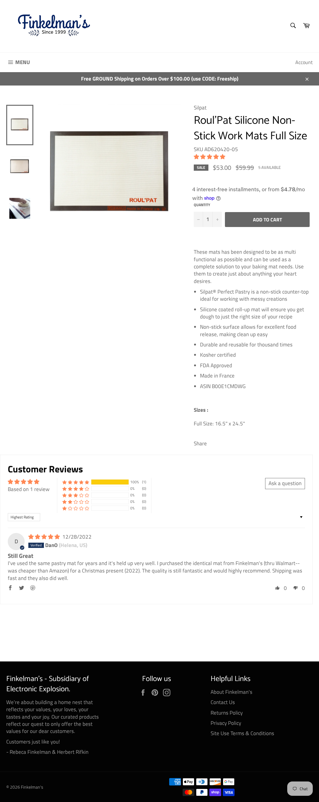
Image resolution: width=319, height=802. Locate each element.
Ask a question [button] (285, 483)
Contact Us (223, 702)
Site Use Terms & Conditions (242, 733)
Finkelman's (32, 787)
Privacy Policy (226, 723)
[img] (44, 537)
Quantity (202, 205)
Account (304, 62)
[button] (209, 157)
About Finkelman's (231, 692)
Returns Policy (227, 713)
